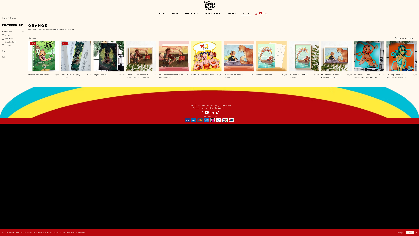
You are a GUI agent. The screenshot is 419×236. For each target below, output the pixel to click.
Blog (217, 105)
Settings (400, 233)
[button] (191, 13)
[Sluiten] (416, 232)
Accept (410, 233)
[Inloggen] (260, 13)
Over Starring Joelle (205, 105)
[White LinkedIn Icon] (212, 112)
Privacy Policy (80, 232)
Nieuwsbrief (226, 105)
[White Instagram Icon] (201, 112)
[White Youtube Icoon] (206, 112)
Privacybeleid (220, 108)
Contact (191, 105)
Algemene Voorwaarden (203, 108)
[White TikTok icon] (217, 112)
